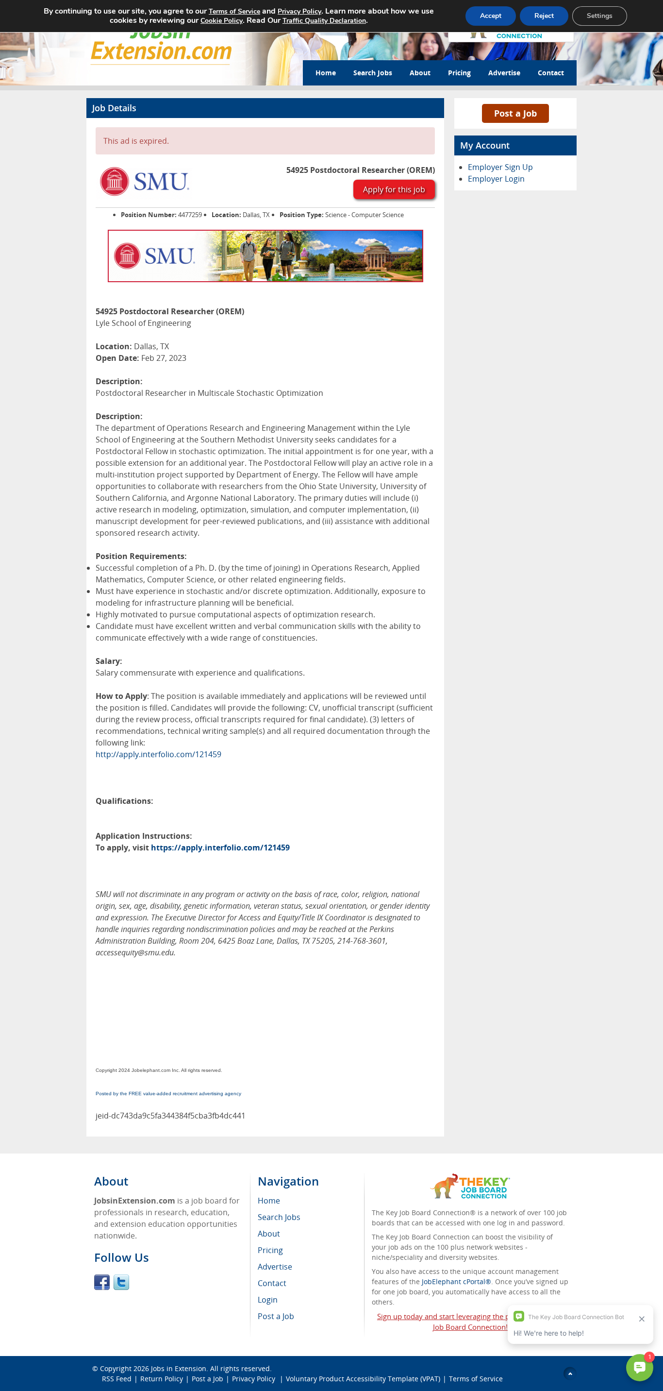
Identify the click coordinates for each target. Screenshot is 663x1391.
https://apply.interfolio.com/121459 (220, 847)
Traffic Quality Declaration (324, 20)
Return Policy (161, 1378)
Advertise (504, 72)
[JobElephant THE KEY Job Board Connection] (470, 1178)
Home (325, 72)
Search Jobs (372, 72)
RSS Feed (117, 1378)
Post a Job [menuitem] (276, 1316)
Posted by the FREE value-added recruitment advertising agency (168, 1093)
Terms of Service (476, 1378)
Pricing (459, 72)
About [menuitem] (269, 1233)
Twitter (121, 1282)
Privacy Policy (254, 1378)
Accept (490, 15)
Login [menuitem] (268, 1299)
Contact (551, 72)
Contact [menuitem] (272, 1283)
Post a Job (515, 113)
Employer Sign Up (500, 167)
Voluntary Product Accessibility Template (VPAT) (363, 1378)
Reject (544, 15)
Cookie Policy (221, 20)
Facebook (102, 1282)
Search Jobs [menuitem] (279, 1217)
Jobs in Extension (178, 1368)
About (420, 72)
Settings (600, 15)
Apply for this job (394, 189)
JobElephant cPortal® (456, 1281)
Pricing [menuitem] (270, 1250)
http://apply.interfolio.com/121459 (158, 754)
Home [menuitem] (269, 1200)
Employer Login (496, 178)
